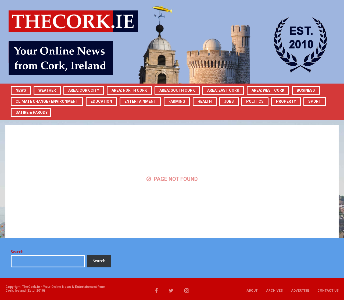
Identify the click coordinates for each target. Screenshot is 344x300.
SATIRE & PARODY (32, 112)
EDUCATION (101, 101)
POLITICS (255, 101)
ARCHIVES (274, 290)
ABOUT (252, 290)
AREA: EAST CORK (223, 90)
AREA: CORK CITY (83, 90)
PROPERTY (286, 101)
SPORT (314, 101)
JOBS (229, 101)
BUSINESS (306, 90)
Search (17, 252)
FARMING (177, 101)
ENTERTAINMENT (140, 101)
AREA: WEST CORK (268, 90)
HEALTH (205, 101)
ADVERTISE (300, 290)
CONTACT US (328, 290)
